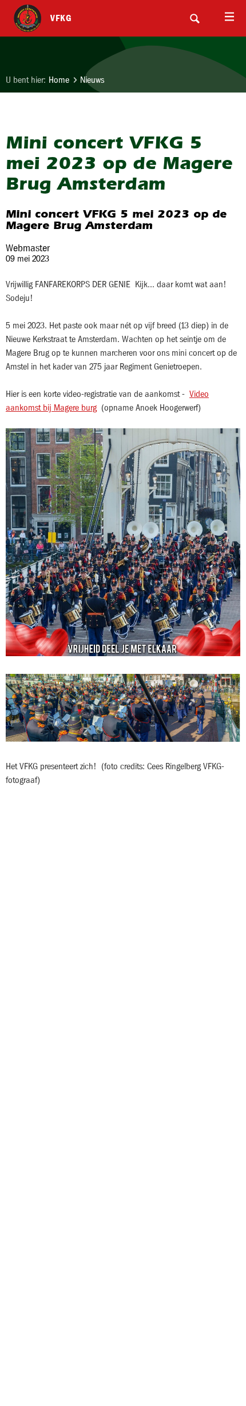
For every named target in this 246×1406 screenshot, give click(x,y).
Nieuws (92, 79)
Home (59, 79)
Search (194, 18)
